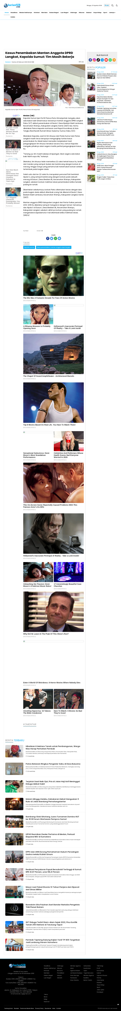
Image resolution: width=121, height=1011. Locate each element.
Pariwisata (73, 978)
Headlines (14, 12)
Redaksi (8, 62)
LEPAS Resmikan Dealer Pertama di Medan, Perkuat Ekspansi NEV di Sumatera (50, 835)
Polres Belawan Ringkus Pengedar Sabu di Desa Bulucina (53, 764)
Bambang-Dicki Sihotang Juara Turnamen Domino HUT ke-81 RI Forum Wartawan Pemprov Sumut (52, 817)
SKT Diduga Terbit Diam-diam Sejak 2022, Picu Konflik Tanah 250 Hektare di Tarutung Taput (51, 923)
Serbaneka (87, 966)
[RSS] (114, 60)
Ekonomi (60, 971)
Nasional (46, 1002)
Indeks (13, 17)
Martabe (44, 12)
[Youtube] (106, 60)
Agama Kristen (75, 971)
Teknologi (100, 966)
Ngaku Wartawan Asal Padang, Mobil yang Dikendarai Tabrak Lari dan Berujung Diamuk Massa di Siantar (106, 146)
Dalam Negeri (54, 12)
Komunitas (100, 971)
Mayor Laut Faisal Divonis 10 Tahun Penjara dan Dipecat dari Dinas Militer (52, 888)
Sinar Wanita (74, 980)
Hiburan (81, 12)
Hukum (59, 975)
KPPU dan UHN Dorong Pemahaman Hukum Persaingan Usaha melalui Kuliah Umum (52, 853)
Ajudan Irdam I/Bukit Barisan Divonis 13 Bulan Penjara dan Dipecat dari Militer (107, 76)
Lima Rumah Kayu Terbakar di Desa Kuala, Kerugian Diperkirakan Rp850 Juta (106, 133)
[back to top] (118, 1004)
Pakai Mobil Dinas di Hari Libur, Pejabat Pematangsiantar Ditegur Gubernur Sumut (106, 88)
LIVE (107, 5)
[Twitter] (102, 60)
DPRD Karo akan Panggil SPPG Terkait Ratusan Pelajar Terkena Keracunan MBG (106, 168)
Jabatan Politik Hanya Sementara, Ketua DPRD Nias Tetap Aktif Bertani (107, 121)
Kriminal (37, 12)
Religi (45, 999)
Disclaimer (48, 1008)
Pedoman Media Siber (27, 1008)
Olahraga (73, 12)
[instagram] (94, 60)
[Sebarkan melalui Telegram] (59, 238)
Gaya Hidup (97, 12)
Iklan (53, 1008)
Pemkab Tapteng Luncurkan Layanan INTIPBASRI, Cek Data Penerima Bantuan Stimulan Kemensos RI (106, 111)
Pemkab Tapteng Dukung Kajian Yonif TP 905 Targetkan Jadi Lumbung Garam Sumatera (53, 941)
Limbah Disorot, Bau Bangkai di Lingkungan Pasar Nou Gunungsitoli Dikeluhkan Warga (107, 157)
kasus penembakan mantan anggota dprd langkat (53, 247)
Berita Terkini (88, 980)
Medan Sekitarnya (25, 12)
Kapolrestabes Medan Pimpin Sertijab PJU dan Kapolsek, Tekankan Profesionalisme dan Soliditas (105, 100)
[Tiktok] (98, 60)
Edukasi (89, 12)
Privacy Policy (39, 1008)
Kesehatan (87, 968)
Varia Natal (100, 980)
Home (7, 12)
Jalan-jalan (100, 990)
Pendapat (100, 992)
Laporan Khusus (102, 975)
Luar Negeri (64, 12)
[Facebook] (90, 60)
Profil (98, 968)
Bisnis (45, 997)
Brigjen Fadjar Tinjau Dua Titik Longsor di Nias (105, 178)
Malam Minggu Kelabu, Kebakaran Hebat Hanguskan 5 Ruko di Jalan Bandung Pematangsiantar (52, 800)
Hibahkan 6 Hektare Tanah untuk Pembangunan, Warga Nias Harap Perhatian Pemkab (53, 747)
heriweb (115, 1008)
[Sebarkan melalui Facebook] (47, 238)
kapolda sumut (29, 247)
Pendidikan (60, 973)
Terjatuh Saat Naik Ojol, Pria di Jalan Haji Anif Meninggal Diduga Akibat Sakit (53, 782)
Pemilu (99, 978)
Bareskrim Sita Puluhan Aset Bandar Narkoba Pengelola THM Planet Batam (53, 905)
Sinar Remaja (74, 975)
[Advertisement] (60, 34)
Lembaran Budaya (76, 973)
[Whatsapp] (110, 60)
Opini (85, 971)
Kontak (59, 1008)
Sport (105, 12)
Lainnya (111, 12)
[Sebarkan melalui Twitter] (51, 238)
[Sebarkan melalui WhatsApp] (55, 238)
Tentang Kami (8, 1008)
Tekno (46, 994)
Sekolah (59, 978)
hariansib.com (106, 1008)
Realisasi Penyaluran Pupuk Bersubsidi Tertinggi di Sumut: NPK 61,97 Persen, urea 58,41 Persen (54, 870)
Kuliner (99, 973)
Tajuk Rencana (88, 973)
